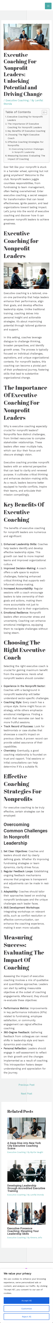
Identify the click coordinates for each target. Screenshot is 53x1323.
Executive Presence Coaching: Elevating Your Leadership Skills (23, 1231)
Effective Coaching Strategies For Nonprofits (25, 144)
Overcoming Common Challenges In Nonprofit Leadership (28, 150)
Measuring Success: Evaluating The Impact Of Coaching (26, 157)
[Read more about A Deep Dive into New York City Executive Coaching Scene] (26, 1128)
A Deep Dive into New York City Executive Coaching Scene (24, 1145)
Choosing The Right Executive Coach (23, 136)
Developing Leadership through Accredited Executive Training (26, 1188)
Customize (26, 1308)
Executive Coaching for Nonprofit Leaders (25, 118)
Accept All (26, 1300)
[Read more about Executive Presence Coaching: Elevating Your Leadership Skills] (26, 1213)
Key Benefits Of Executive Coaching (26, 131)
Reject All (26, 1316)
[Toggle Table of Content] (43, 112)
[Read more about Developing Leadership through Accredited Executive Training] (26, 1170)
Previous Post (26, 1084)
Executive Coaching (17, 100)
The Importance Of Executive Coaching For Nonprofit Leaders (25, 126)
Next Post (26, 1093)
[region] (26, 1296)
